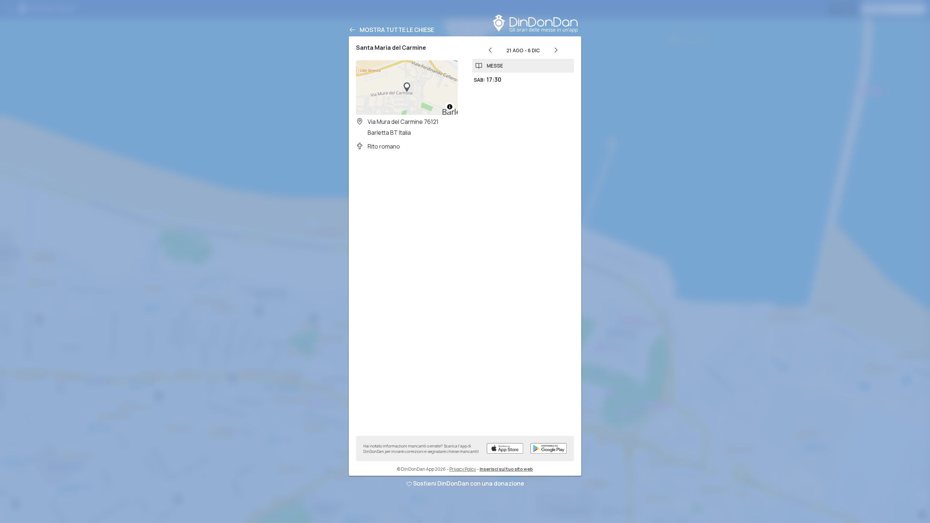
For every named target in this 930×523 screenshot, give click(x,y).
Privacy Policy (462, 469)
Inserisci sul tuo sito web (506, 469)
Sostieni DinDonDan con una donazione (468, 483)
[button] (407, 87)
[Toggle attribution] (449, 106)
